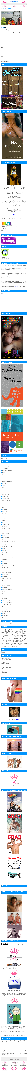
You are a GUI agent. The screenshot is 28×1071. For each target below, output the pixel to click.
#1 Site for (14, 719)
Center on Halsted (6, 489)
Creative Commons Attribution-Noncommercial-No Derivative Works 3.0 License (14, 946)
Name (2, 47)
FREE (3, 522)
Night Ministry (4, 672)
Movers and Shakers (6, 557)
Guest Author (5, 533)
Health (3, 535)
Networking (4, 563)
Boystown (4, 483)
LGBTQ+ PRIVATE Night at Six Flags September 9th (14, 1051)
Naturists (4, 561)
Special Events (5, 596)
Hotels (3, 544)
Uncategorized (5, 611)
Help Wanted (5, 537)
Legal (3, 550)
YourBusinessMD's (12, 968)
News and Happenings (7, 565)
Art (3, 474)
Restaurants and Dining (7, 589)
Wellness (4, 615)
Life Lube (3, 671)
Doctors (4, 511)
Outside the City (5, 572)
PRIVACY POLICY (6, 578)
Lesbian (4, 552)
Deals (3, 509)
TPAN (2, 675)
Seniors (3, 593)
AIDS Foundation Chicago (6, 658)
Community (4, 498)
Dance (3, 507)
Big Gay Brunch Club (6, 481)
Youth (3, 617)
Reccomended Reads (6, 583)
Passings (4, 574)
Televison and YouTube (7, 602)
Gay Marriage (5, 528)
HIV (3, 539)
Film (3, 518)
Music (3, 559)
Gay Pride (4, 531)
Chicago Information (6, 492)
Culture (3, 505)
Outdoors (4, 570)
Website (2, 56)
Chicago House (4, 664)
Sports (3, 598)
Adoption (4, 463)
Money (3, 554)
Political (4, 576)
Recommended (5, 585)
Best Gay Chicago (15, 1059)
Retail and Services (6, 591)
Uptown (3, 613)
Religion (4, 587)
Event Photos (5, 515)
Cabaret (4, 485)
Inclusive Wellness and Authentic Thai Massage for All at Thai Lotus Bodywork (14, 1041)
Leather (3, 548)
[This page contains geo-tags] (3, 230)
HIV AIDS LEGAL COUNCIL (8, 541)
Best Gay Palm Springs (6, 659)
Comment (3, 35)
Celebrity (4, 487)
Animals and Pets (6, 470)
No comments (8, 8)
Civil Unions (4, 494)
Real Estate (4, 580)
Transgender (4, 606)
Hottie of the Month (6, 546)
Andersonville (5, 468)
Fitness (3, 520)
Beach (3, 476)
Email (2, 51)
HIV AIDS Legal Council (6, 667)
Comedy (4, 496)
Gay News (3, 666)
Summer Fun (5, 600)
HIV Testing (3, 668)
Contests (4, 502)
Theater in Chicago (6, 604)
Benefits (4, 479)
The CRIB (3, 673)
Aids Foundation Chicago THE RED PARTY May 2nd (14, 1048)
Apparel (3, 472)
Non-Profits (4, 567)
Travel (3, 609)
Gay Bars (4, 524)
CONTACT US (5, 500)
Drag (3, 513)
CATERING (3, 662)
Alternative (4, 466)
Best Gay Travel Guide (6, 660)
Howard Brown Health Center (7, 670)
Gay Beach (4, 526)
